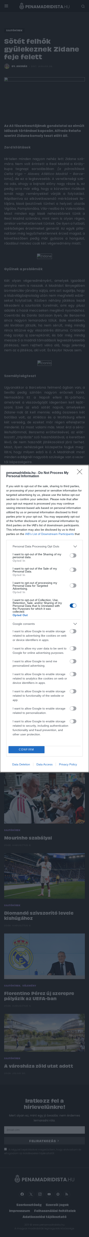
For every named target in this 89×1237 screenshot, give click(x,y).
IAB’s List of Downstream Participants (49, 534)
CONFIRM (26, 749)
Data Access (44, 764)
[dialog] (44, 618)
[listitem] (44, 546)
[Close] (81, 473)
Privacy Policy (68, 764)
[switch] (73, 555)
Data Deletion (21, 764)
